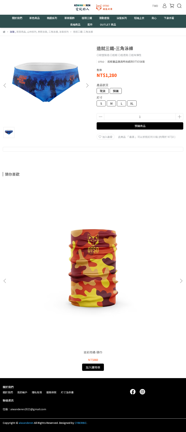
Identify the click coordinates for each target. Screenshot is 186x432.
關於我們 (8, 392)
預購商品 (140, 126)
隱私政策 (37, 392)
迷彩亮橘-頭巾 (93, 352)
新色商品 (34, 18)
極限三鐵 (87, 18)
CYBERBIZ (80, 423)
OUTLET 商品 (108, 24)
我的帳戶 (22, 392)
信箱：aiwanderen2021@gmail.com (24, 409)
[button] (87, 85)
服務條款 (51, 392)
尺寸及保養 (67, 392)
